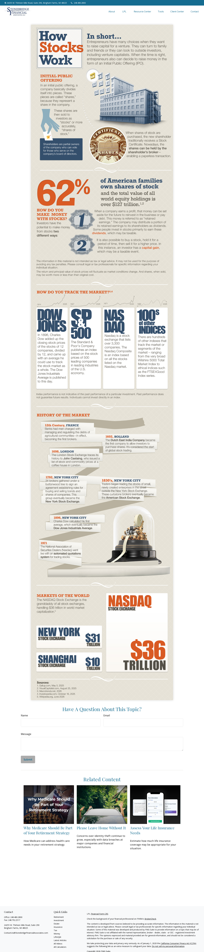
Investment (59, 920)
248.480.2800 (80, 3)
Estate (56, 923)
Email (106, 715)
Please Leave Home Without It (101, 827)
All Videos (58, 943)
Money (57, 933)
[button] (111, 11)
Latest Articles (60, 940)
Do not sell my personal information (168, 946)
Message (26, 734)
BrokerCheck (150, 918)
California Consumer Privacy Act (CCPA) (178, 943)
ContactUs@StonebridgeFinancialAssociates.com (26, 932)
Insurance (58, 927)
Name (24, 715)
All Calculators (60, 947)
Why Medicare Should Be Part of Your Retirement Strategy (48, 830)
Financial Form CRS (99, 913)
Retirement (59, 917)
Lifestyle (57, 937)
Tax (55, 930)
